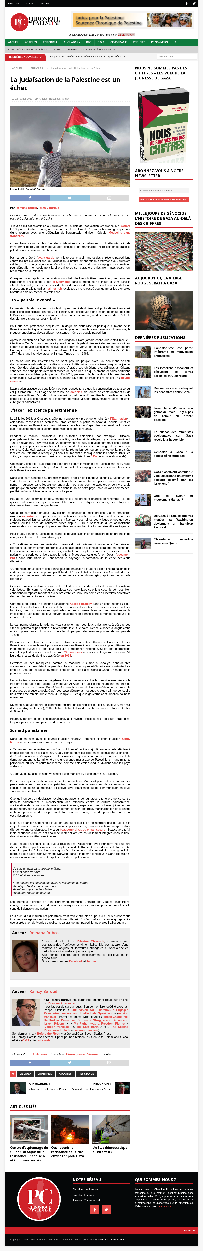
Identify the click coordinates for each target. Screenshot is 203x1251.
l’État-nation (118, 418)
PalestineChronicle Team (111, 1239)
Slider (65, 98)
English (29, 3)
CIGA (26, 1040)
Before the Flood (48, 1033)
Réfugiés (139, 42)
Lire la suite (164, 1206)
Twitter (91, 961)
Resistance (86, 1073)
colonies (76, 392)
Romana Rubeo (26, 207)
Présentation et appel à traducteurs (92, 49)
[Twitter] (194, 3)
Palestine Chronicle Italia (87, 1200)
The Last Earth (87, 1026)
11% (94, 456)
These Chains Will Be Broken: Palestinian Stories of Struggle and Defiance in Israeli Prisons (86, 1020)
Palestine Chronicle (90, 941)
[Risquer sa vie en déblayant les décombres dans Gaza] (143, 392)
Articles (31, 42)
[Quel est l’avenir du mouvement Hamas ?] (143, 500)
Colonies (65, 1073)
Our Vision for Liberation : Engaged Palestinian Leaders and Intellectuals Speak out (86, 1011)
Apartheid (45, 1073)
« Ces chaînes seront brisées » (27, 49)
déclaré (125, 225)
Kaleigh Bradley (81, 603)
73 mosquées (72, 652)
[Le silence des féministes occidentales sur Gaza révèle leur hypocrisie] (143, 436)
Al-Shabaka (72, 42)
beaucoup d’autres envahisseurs (82, 829)
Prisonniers (159, 42)
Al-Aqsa (25, 1073)
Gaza (101, 42)
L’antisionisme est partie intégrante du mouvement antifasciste (173, 351)
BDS (88, 42)
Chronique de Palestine (82, 1054)
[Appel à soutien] (132, 25)
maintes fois (54, 288)
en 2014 (65, 655)
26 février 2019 (23, 98)
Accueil (13, 42)
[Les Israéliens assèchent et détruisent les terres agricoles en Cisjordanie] (143, 372)
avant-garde (46, 257)
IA (175, 42)
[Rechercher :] (177, 56)
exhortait (28, 516)
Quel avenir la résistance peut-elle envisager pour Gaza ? (68, 1151)
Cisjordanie (118, 42)
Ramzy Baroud (49, 207)
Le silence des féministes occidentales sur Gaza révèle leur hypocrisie (173, 435)
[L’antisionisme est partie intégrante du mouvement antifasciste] (143, 352)
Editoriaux (50, 42)
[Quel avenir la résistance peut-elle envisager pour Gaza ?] (70, 1129)
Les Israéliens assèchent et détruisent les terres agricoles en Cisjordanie (173, 371)
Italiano (45, 3)
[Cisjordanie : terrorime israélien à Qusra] (143, 543)
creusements (61, 281)
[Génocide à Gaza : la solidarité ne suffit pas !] (143, 456)
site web (44, 1040)
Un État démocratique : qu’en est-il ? (110, 1149)
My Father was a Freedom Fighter (99, 1023)
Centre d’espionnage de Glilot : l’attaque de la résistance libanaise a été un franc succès (29, 1153)
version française (57, 1026)
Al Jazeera (40, 1054)
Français (13, 3)
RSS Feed (189, 1230)
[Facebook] (186, 3)
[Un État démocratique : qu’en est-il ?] (111, 1129)
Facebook (76, 961)
